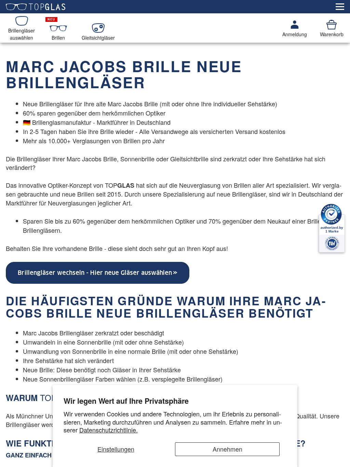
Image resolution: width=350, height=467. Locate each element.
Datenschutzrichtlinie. (108, 429)
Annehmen (227, 448)
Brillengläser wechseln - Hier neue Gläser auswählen (95, 273)
